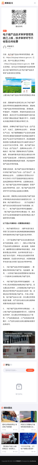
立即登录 (30, 370)
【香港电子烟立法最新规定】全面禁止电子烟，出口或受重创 (9, 447)
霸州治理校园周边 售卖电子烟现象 (9, 425)
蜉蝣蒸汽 (18, 461)
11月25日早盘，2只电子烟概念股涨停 (28, 447)
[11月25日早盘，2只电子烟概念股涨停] (28, 438)
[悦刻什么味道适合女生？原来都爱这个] (19, 351)
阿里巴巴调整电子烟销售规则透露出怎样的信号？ (28, 425)
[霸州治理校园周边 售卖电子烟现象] (9, 416)
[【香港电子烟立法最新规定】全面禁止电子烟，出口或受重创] (9, 438)
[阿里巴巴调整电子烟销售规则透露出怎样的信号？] (28, 416)
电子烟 (10, 54)
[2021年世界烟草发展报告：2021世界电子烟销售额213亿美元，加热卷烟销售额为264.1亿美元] (19, 337)
